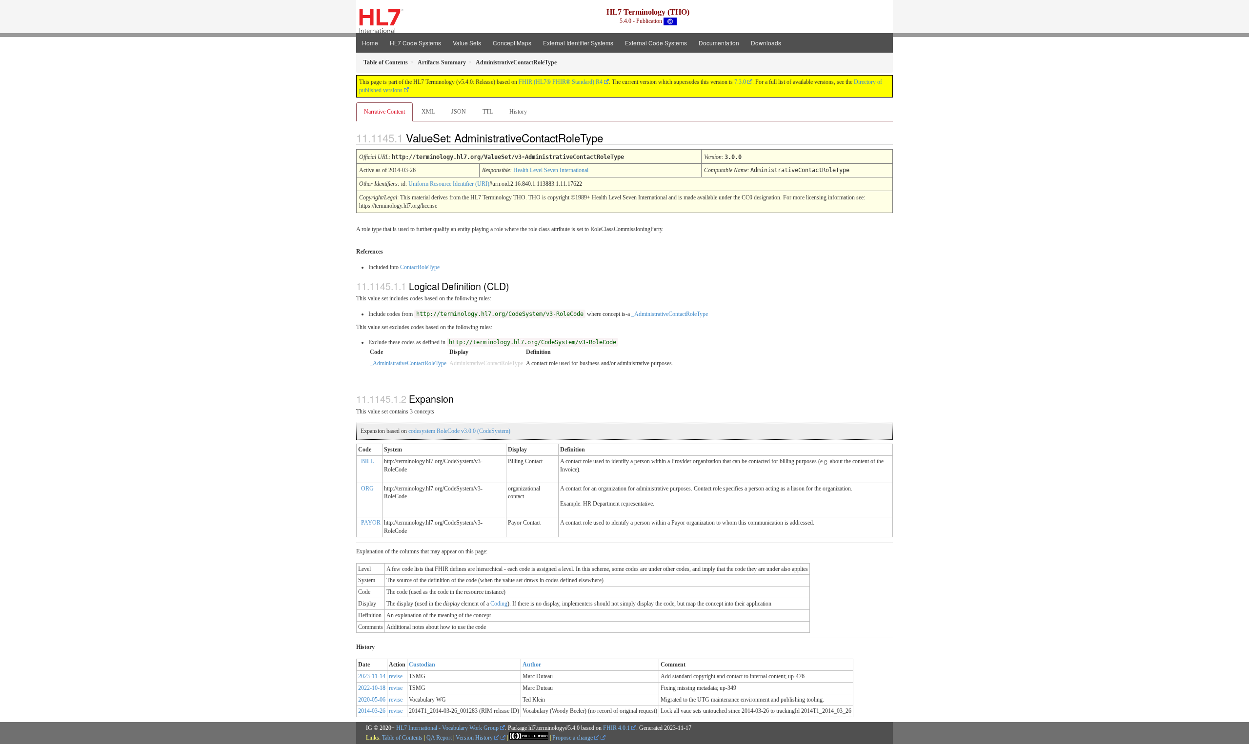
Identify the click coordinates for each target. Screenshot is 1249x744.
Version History (475, 737)
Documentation (719, 43)
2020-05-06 (371, 699)
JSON (458, 111)
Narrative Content (384, 111)
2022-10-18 (371, 688)
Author (532, 664)
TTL (488, 111)
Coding (498, 603)
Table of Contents (402, 737)
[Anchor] (611, 137)
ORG (367, 488)
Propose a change (573, 737)
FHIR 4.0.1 (616, 727)
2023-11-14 (371, 676)
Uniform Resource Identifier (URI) (448, 183)
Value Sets (467, 43)
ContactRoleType (420, 267)
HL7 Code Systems (415, 43)
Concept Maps (512, 43)
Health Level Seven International (550, 170)
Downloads (766, 43)
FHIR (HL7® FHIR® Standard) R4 (561, 81)
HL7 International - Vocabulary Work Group (447, 727)
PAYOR (371, 522)
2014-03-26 (371, 710)
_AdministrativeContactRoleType (669, 314)
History (518, 111)
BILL (367, 461)
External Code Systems (656, 43)
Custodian (422, 664)
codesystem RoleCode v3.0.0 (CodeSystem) (459, 431)
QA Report (439, 737)
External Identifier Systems (578, 43)
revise (396, 676)
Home (370, 43)
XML (428, 111)
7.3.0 (740, 81)
